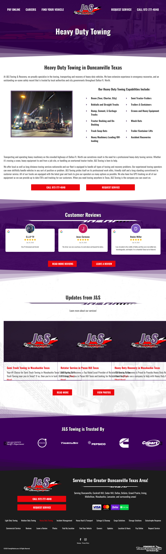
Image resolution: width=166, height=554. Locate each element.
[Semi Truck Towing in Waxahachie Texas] (42, 341)
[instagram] (85, 539)
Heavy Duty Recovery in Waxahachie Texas (137, 368)
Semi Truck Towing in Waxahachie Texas (28, 368)
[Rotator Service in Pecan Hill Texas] (96, 341)
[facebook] (80, 539)
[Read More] (120, 380)
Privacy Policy (85, 543)
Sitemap (79, 543)
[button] (5, 443)
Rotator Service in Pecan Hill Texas (80, 368)
